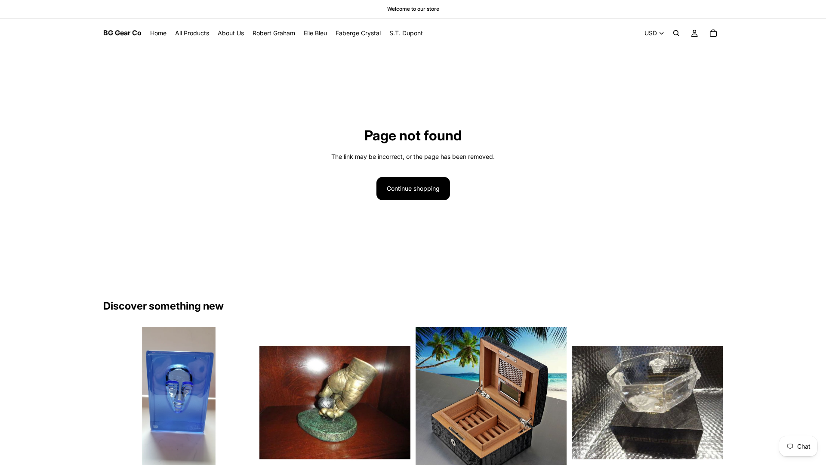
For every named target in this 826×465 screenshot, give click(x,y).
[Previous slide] (116, 402)
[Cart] (713, 33)
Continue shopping (413, 188)
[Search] (676, 33)
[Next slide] (241, 402)
